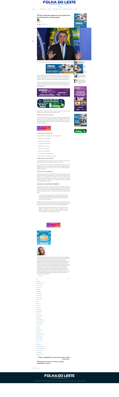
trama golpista (38, 352)
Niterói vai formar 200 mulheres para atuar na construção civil (81, 62)
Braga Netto (38, 289)
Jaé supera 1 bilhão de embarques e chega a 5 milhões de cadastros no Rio (82, 76)
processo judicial (39, 340)
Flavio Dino (38, 307)
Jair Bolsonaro (38, 317)
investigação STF (39, 315)
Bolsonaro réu (38, 287)
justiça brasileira (39, 323)
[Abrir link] (51, 103)
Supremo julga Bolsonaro (40, 346)
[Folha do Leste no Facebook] (58, 6)
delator (37, 301)
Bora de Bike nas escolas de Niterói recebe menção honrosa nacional (82, 67)
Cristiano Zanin (39, 297)
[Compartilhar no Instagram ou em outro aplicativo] (33, 41)
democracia (38, 305)
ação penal (38, 281)
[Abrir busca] (86, 9)
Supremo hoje (38, 344)
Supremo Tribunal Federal (40, 348)
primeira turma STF (39, 336)
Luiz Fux (37, 325)
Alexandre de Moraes (40, 283)
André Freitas (40, 21)
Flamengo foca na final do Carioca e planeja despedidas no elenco (50, 362)
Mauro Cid (38, 327)
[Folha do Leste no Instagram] (59, 6)
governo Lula (38, 313)
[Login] (84, 9)
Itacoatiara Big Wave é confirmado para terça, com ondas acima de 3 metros (82, 71)
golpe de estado (39, 311)
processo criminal (39, 338)
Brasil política (38, 291)
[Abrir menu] (33, 9)
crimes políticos (39, 295)
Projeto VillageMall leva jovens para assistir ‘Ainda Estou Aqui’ (54, 358)
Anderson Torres (39, 285)
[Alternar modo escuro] (35, 9)
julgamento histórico (40, 321)
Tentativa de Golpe (39, 350)
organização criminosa (40, 334)
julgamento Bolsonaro (40, 319)
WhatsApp (38, 22)
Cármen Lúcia (38, 293)
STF (37, 342)
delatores (38, 303)
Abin (37, 279)
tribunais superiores (39, 354)
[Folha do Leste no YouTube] (60, 6)
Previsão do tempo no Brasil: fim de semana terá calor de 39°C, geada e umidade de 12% (82, 82)
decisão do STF (39, 299)
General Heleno (39, 309)
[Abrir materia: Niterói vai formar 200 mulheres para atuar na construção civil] (75, 62)
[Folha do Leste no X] (33, 37)
